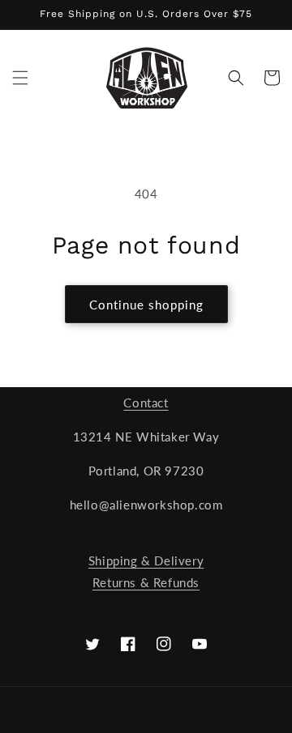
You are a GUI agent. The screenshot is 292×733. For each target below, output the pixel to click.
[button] (20, 78)
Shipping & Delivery (146, 560)
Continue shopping (146, 304)
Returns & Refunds (146, 582)
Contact (145, 402)
